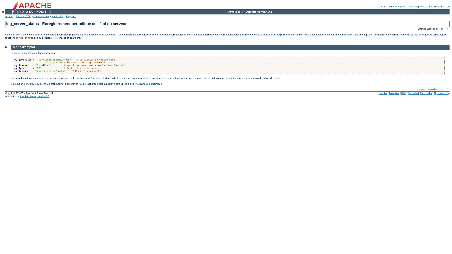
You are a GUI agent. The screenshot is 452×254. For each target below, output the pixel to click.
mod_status (26, 38)
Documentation (41, 16)
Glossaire (413, 6)
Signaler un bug (442, 6)
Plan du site (426, 6)
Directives (394, 6)
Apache (9, 16)
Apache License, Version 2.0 (34, 96)
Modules (383, 6)
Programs (71, 16)
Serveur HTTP (23, 16)
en (442, 29)
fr (447, 29)
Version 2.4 (57, 16)
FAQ (403, 6)
